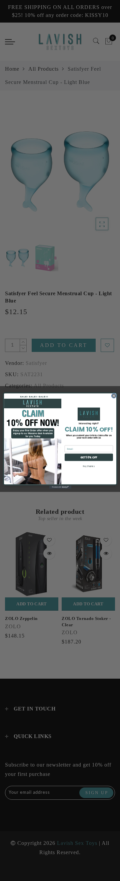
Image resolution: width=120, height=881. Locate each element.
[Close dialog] (113, 395)
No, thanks (88, 466)
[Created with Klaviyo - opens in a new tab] (60, 487)
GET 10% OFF (88, 457)
